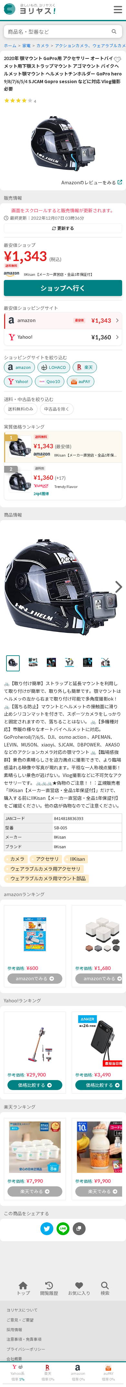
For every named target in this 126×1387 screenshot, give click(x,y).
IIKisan (77, 859)
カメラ (43, 45)
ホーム (10, 45)
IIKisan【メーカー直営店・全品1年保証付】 (59, 274)
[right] (118, 587)
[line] (63, 1229)
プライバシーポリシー (25, 1349)
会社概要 (14, 1358)
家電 (26, 45)
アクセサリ (47, 859)
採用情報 (14, 1329)
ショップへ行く (63, 288)
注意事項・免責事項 (23, 1339)
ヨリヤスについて (21, 1310)
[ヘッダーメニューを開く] (116, 10)
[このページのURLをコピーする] (79, 1228)
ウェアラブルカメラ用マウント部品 (48, 878)
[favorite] (117, 59)
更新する (65, 228)
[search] (115, 31)
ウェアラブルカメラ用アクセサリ (45, 869)
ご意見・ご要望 (20, 1320)
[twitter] (47, 1229)
